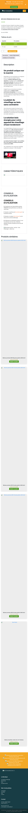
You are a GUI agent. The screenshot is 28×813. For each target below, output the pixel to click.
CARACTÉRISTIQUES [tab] (14, 55)
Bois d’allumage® (18, 212)
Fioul (2, 782)
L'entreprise (3, 790)
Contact (2, 794)
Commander (14, 7)
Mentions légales (15, 810)
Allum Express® (16, 216)
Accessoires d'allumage (5, 779)
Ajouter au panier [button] (14, 361)
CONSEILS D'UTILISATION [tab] (8, 57)
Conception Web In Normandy (16, 811)
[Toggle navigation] (24, 11)
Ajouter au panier (12, 51)
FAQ (2, 793)
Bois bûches (3, 780)
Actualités (3, 792)
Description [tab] (5, 55)
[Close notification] (25, 4)
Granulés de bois (4, 783)
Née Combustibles (7, 810)
